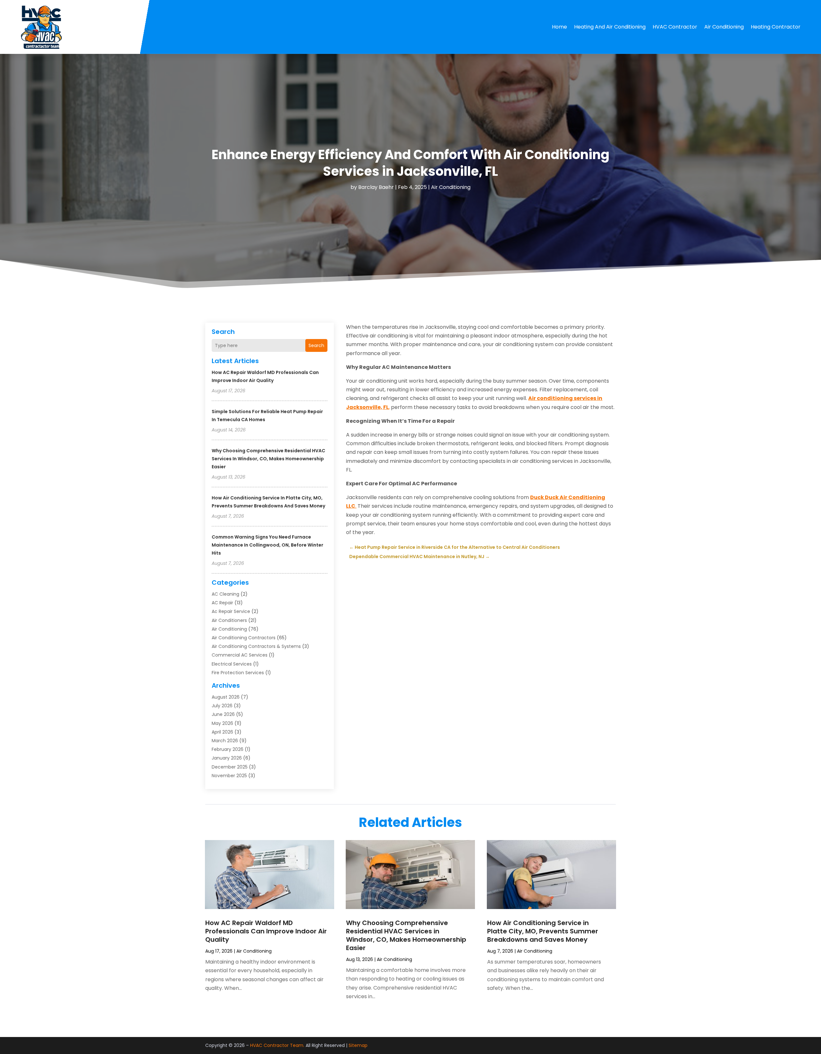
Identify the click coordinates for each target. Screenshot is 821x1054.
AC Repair (222, 602)
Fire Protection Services (238, 672)
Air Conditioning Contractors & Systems (256, 646)
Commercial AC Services (239, 655)
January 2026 (227, 758)
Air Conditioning (724, 26)
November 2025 (229, 775)
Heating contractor (775, 26)
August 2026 (226, 697)
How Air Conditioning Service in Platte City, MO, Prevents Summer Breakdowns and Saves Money (542, 931)
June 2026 (223, 714)
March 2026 (225, 740)
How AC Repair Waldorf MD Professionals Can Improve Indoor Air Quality (266, 931)
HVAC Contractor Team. (277, 1045)
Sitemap (358, 1045)
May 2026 (222, 723)
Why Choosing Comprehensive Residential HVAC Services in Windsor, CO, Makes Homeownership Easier (268, 458)
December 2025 (230, 767)
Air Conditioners (229, 620)
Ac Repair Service (231, 611)
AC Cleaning (225, 594)
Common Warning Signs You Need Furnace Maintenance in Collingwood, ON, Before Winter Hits (267, 545)
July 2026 (222, 705)
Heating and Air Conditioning (610, 26)
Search (316, 345)
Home (559, 26)
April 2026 (222, 732)
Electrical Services (232, 664)
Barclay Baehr (376, 187)
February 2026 (227, 749)
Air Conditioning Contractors (243, 637)
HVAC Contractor (675, 26)
